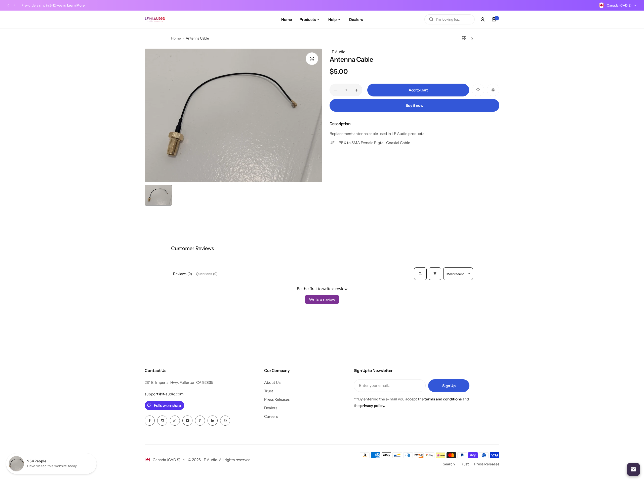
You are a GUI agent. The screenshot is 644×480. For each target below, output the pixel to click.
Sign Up (448, 385)
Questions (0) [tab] (207, 274)
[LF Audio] (155, 19)
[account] (482, 19)
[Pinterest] (200, 421)
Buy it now (414, 105)
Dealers (270, 407)
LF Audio (337, 51)
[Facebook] (150, 421)
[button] (8, 5)
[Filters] (435, 273)
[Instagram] (162, 421)
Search (449, 464)
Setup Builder (50, 5)
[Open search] (420, 273)
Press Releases (277, 399)
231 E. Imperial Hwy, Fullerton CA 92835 (179, 382)
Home (176, 38)
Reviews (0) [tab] (182, 274)
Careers (271, 416)
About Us (272, 382)
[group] (233, 115)
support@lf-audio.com (164, 394)
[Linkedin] (213, 421)
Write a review (322, 299)
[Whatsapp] (225, 421)
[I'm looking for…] (431, 19)
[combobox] (449, 19)
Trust (268, 391)
